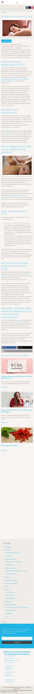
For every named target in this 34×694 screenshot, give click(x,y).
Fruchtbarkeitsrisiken (10, 559)
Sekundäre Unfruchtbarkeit (11, 583)
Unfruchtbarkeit (24, 79)
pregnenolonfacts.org (10, 679)
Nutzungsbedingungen (13, 690)
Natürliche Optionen (11, 598)
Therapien (7, 589)
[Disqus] (17, 474)
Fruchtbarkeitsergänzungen (13, 552)
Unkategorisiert (8, 601)
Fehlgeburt (9, 613)
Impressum (14, 692)
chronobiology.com (9, 668)
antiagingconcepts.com (10, 672)
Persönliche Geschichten (11, 580)
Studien (8, 99)
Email (3, 636)
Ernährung (7, 550)
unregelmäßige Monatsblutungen (10, 79)
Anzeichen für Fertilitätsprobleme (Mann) (16, 571)
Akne (13, 81)
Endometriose (8, 547)
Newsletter (3, 690)
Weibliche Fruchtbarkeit (10, 604)
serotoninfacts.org (9, 681)
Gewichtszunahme (6, 81)
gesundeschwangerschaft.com (11, 660)
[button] (9, 347)
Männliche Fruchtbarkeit (11, 568)
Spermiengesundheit (11, 574)
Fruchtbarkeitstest (10, 592)
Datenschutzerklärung (26, 690)
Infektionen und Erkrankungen (13, 561)
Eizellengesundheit (11, 610)
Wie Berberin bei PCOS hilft (9, 445)
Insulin (15, 75)
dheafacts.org (8, 674)
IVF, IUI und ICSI (10, 595)
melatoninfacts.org (9, 675)
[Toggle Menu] (2, 2)
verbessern (19, 322)
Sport (6, 586)
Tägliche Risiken (10, 565)
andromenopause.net (10, 662)
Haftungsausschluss (6, 692)
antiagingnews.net (9, 666)
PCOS (2, 68)
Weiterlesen (4, 387)
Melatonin (8, 555)
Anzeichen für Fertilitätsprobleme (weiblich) (17, 607)
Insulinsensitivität (8, 132)
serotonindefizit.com (9, 658)
